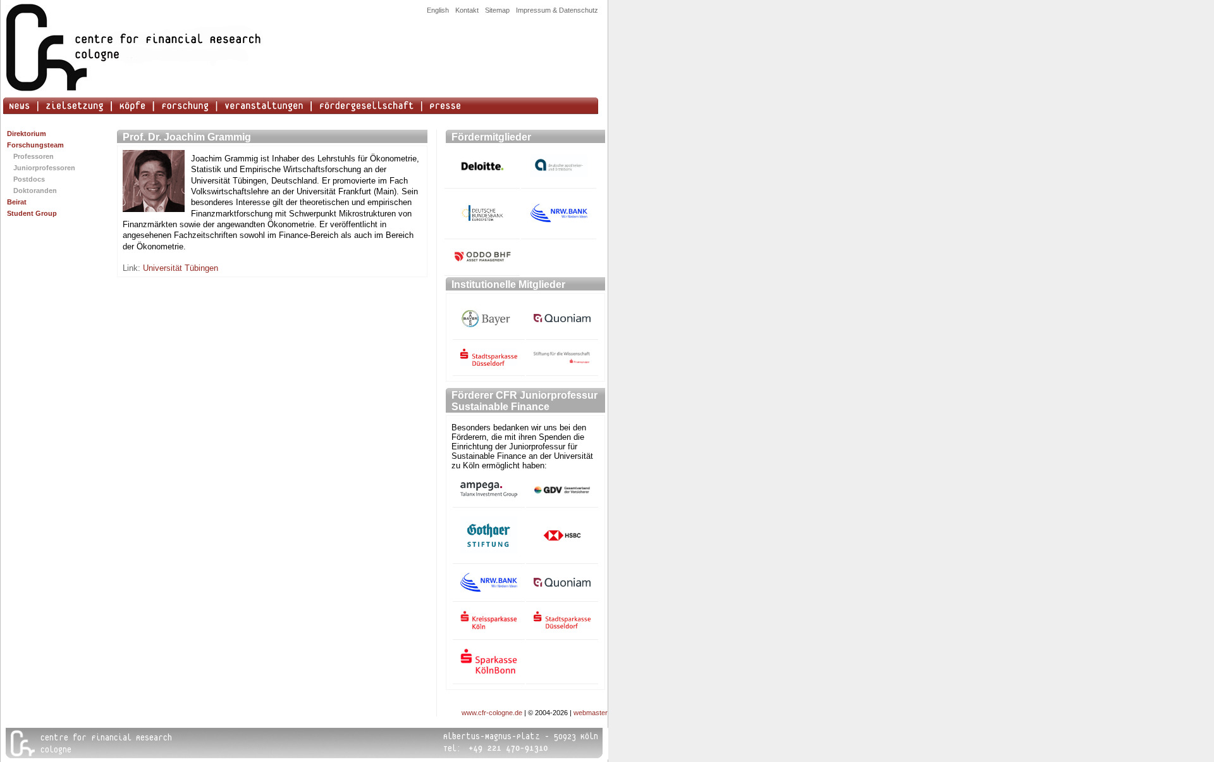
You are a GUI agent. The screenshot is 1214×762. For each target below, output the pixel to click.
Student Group (32, 213)
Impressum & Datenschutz (557, 10)
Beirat (17, 202)
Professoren (33, 156)
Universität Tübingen (180, 268)
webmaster (590, 712)
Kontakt (467, 10)
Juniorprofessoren (44, 168)
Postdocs (29, 179)
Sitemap (497, 10)
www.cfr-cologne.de (492, 712)
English (438, 10)
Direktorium (26, 133)
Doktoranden (35, 190)
